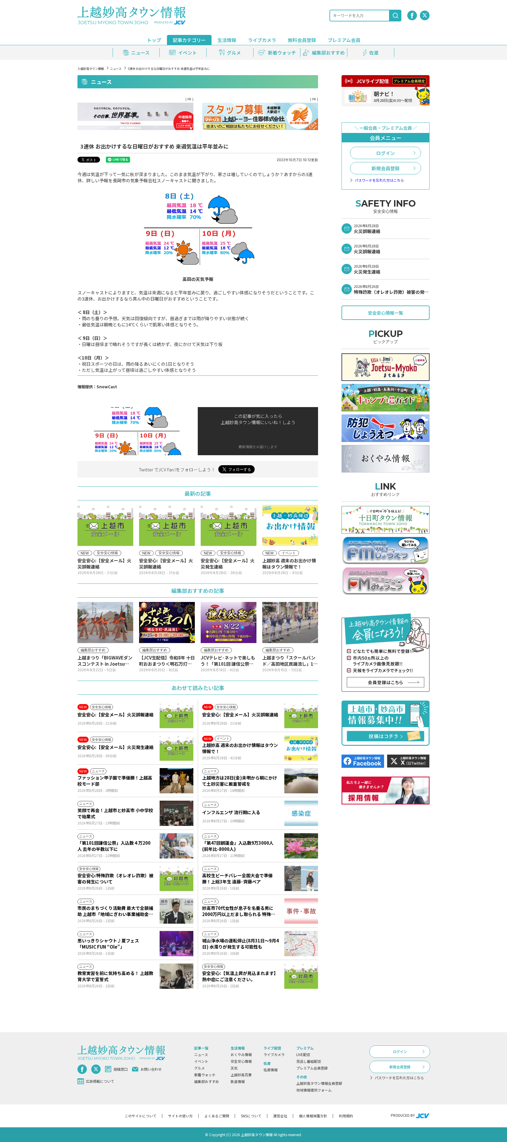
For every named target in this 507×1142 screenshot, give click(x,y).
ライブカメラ (262, 39)
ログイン (385, 152)
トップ (154, 39)
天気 (234, 1067)
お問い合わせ (151, 1069)
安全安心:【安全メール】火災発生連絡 (115, 747)
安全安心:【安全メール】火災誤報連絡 (115, 714)
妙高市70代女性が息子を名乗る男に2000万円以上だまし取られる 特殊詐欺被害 (238, 911)
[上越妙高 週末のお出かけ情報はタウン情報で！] (301, 748)
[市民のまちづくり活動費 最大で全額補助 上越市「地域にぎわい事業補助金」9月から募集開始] (176, 911)
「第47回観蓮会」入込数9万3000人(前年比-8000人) (237, 846)
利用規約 (346, 1115)
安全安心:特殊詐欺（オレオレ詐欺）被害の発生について (115, 878)
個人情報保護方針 (313, 1115)
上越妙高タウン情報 (90, 68)
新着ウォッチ (204, 1074)
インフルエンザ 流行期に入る (231, 812)
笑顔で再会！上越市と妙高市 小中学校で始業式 (115, 813)
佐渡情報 (270, 1069)
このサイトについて (140, 1115)
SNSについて (251, 1115)
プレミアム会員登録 (312, 1067)
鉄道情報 (238, 1081)
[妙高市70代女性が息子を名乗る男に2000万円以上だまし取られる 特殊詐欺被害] (301, 911)
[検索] (395, 15)
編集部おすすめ (206, 1081)
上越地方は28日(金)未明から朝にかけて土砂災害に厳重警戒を (239, 781)
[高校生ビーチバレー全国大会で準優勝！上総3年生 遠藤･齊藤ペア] (301, 878)
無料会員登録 (302, 39)
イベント (201, 1061)
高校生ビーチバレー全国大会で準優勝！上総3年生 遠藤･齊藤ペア (237, 878)
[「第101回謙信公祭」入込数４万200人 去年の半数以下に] (176, 845)
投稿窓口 (121, 1069)
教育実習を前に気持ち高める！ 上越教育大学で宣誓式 (115, 976)
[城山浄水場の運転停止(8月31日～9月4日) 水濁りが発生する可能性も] (301, 943)
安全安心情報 (241, 1061)
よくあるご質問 (217, 1115)
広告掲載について (100, 1081)
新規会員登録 (385, 168)
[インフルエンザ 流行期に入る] (301, 813)
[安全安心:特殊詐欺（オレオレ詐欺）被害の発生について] (176, 878)
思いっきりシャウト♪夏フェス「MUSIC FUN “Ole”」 (108, 943)
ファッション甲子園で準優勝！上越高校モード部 (114, 781)
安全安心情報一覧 (385, 313)
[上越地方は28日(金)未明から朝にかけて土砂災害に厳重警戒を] (301, 780)
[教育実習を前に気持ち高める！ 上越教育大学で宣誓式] (176, 976)
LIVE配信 (303, 1054)
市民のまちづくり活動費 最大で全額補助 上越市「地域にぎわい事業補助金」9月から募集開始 (115, 911)
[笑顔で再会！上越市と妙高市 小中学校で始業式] (176, 813)
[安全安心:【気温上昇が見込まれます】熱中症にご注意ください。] (301, 976)
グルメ (199, 1067)
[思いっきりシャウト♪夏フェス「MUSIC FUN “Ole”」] (176, 943)
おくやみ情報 (241, 1054)
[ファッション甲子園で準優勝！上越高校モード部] (176, 780)
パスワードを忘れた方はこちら (379, 180)
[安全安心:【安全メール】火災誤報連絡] (176, 715)
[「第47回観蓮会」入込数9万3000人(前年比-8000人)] (301, 845)
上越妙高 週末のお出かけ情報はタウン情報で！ (240, 748)
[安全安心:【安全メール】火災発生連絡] (176, 748)
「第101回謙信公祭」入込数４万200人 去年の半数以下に (114, 846)
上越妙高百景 (241, 1074)
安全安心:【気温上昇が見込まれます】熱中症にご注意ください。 (240, 976)
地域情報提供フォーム (314, 1089)
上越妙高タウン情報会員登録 (319, 1083)
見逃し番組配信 (308, 1061)
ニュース (115, 68)
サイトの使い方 (180, 1115)
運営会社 (280, 1115)
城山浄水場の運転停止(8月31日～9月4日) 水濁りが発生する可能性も (240, 943)
